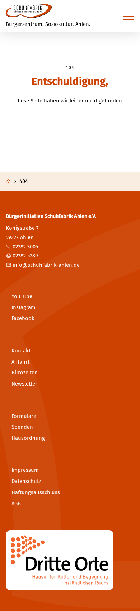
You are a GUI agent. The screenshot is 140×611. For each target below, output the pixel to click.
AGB (16, 503)
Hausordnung (28, 438)
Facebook (22, 318)
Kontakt (21, 350)
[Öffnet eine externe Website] (70, 560)
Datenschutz (26, 481)
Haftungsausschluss (35, 492)
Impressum (25, 470)
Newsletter (24, 383)
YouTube (21, 296)
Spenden (22, 427)
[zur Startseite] (29, 11)
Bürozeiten (24, 372)
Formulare (23, 416)
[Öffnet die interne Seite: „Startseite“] (12, 181)
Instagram (23, 307)
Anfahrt (20, 362)
